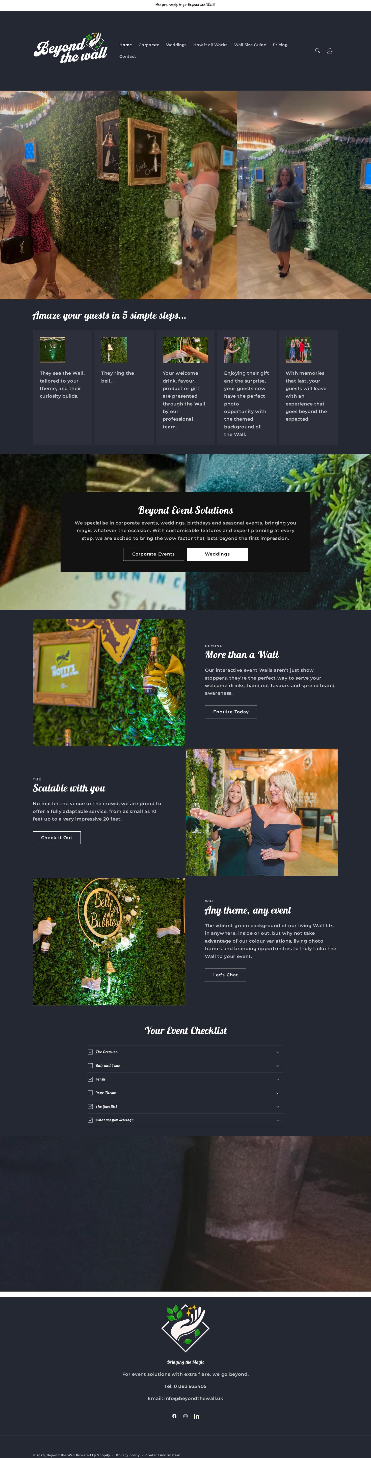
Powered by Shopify (93, 1455)
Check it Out (56, 837)
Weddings (217, 554)
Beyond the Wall (61, 1455)
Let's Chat (225, 974)
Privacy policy (128, 1455)
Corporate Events (153, 554)
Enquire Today (231, 711)
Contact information (162, 1455)
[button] (317, 51)
